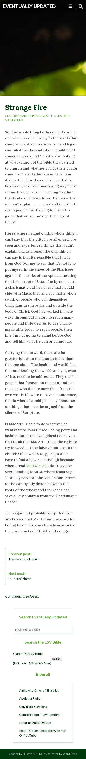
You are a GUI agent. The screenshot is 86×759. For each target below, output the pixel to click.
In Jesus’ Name (20, 576)
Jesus (58, 116)
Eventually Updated (29, 6)
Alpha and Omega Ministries (39, 690)
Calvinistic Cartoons (33, 706)
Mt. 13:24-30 (36, 465)
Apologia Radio (29, 698)
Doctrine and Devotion (35, 722)
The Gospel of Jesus (24, 556)
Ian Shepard (30, 116)
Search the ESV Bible (27, 653)
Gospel (47, 116)
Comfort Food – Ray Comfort (39, 714)
